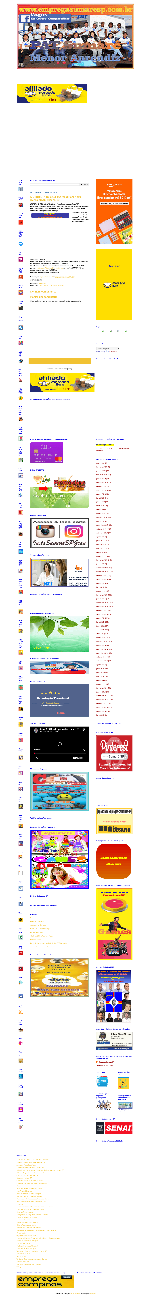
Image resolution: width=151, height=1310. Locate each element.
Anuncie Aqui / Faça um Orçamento (42, 947)
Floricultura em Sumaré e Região (28, 1222)
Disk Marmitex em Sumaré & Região (29, 1196)
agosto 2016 (101, 583)
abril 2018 (100, 510)
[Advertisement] (75, 74)
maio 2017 (100, 548)
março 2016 (100, 591)
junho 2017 (100, 544)
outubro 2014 (101, 657)
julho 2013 (100, 715)
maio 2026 (100, 463)
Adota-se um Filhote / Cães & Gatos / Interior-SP (33, 1160)
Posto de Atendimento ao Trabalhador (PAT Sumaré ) (48, 943)
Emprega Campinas (37, 921)
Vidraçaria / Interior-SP (24, 1267)
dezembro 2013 (102, 696)
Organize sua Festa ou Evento (27, 1235)
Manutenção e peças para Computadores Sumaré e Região (37, 1230)
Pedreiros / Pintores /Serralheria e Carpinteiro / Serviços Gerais (38, 1238)
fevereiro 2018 (101, 517)
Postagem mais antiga (79, 361)
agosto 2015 (101, 618)
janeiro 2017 (101, 564)
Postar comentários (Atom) (62, 369)
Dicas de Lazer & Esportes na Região (29, 1188)
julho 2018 (100, 498)
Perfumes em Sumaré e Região (27, 1241)
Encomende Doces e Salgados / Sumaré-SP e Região (35, 1207)
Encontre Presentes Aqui (25, 1212)
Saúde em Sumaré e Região (26, 1248)
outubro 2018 (101, 486)
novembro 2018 (102, 482)
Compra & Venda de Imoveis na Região (30, 1181)
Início (32, 918)
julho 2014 (100, 669)
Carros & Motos (35, 940)
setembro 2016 (102, 579)
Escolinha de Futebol (24, 1220)
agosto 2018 (101, 494)
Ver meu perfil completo (105, 1065)
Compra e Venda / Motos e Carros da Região (32, 1183)
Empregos (42, 283)
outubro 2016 (101, 575)
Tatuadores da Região (24, 1254)
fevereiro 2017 (101, 560)
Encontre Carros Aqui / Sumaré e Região (30, 1209)
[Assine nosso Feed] (103, 331)
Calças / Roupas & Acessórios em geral (30, 1173)
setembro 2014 (102, 661)
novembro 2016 (102, 572)
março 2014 (100, 684)
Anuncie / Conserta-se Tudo (26, 1165)
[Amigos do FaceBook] (118, 331)
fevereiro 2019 (101, 475)
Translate (113, 351)
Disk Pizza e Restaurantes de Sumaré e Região (33, 1199)
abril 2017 (100, 552)
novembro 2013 (102, 700)
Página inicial (60, 361)
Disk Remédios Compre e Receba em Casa (31, 1202)
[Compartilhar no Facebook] (38, 280)
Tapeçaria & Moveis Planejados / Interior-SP (32, 1251)
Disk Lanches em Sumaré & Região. (29, 1194)
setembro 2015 (102, 614)
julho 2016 (100, 587)
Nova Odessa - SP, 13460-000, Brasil (51, 286)
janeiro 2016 (101, 599)
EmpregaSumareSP (106, 1062)
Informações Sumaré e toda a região (29, 1228)
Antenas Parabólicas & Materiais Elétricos (31, 1162)
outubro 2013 (101, 703)
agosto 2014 (101, 665)
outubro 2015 (101, 610)
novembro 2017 (102, 525)
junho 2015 (100, 626)
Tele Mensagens (22, 1256)
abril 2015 (100, 634)
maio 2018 (100, 506)
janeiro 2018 (101, 521)
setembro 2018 (102, 490)
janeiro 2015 (101, 645)
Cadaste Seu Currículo (38, 925)
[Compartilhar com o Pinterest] (40, 280)
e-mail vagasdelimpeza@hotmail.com (49, 268)
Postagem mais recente (40, 361)
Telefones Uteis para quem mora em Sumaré (32, 1259)
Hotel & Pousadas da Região (26, 1225)
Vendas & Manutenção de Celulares (29, 1264)
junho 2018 (100, 502)
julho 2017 (100, 540)
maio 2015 (100, 630)
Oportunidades (21, 1233)
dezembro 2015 (102, 603)
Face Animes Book (36, 932)
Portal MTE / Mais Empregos (40, 929)
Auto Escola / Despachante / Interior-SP (30, 1167)
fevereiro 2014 (101, 688)
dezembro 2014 (102, 649)
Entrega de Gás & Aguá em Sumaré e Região (32, 1215)
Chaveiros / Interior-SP (24, 1178)
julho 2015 (100, 622)
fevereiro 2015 (101, 641)
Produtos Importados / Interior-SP (28, 1246)
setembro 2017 (102, 533)
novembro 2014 (102, 653)
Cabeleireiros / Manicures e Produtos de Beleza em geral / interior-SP (40, 1170)
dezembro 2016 (102, 568)
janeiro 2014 (101, 692)
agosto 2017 (101, 537)
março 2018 (100, 513)
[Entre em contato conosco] (126, 331)
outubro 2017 (101, 529)
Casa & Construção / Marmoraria (28, 1175)
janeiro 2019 (101, 479)
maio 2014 (100, 676)
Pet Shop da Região (23, 1243)
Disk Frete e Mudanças (24, 1191)
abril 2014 (100, 680)
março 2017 (100, 556)
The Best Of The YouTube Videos (41, 936)
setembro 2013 (102, 707)
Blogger (92, 1294)
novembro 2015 (102, 606)
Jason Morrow (75, 1294)
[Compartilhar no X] (36, 280)
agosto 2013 (101, 711)
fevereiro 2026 (101, 467)
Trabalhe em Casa (23, 1262)
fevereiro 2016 (101, 595)
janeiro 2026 (101, 471)
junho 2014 (100, 672)
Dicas (18, 1186)
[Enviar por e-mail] (31, 280)
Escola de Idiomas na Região (27, 1217)
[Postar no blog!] (33, 280)
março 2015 (100, 637)
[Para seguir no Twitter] (111, 331)
